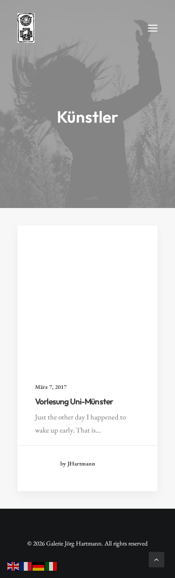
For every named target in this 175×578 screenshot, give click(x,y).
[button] (152, 28)
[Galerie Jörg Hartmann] (26, 28)
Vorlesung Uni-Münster (74, 401)
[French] (26, 565)
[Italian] (51, 565)
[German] (39, 565)
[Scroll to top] (156, 558)
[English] (13, 565)
